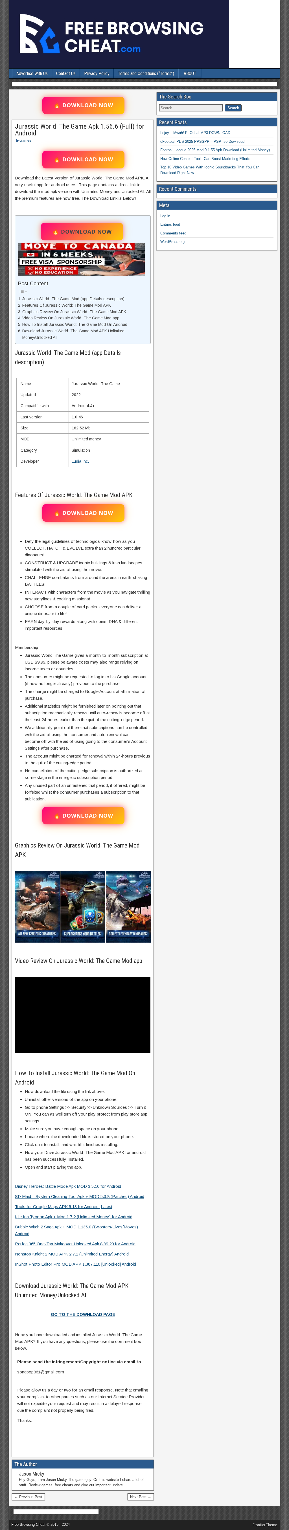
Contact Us (66, 73)
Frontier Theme (265, 1524)
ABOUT (190, 73)
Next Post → (140, 1497)
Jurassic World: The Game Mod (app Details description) (73, 299)
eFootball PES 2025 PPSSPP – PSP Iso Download (202, 141)
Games (25, 140)
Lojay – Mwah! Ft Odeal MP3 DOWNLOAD (195, 133)
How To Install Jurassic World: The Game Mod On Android (74, 324)
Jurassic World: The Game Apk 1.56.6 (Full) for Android (79, 129)
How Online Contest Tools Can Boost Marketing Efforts (205, 159)
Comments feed (173, 233)
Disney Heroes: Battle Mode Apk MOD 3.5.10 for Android (68, 1186)
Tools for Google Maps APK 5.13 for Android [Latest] (64, 1206)
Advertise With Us (32, 73)
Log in (165, 216)
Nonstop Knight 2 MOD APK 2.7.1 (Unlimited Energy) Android (72, 1254)
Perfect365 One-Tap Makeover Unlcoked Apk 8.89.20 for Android (75, 1243)
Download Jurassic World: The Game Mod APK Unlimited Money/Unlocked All (73, 334)
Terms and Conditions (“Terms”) (146, 73)
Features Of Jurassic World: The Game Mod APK (66, 305)
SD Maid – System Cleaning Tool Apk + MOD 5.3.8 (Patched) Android (79, 1196)
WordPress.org (172, 242)
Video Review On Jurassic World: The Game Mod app (70, 318)
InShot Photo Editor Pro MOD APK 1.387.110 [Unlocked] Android (75, 1264)
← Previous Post (28, 1497)
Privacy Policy (97, 73)
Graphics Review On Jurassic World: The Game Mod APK (74, 311)
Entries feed (170, 224)
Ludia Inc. (80, 461)
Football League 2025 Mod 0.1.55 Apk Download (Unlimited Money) (215, 150)
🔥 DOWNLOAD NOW (83, 105)
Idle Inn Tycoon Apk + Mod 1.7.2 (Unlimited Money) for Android (73, 1216)
